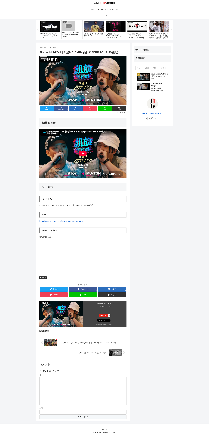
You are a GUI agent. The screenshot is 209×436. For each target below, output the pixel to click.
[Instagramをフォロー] (152, 118)
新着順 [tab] (163, 68)
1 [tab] (103, 41)
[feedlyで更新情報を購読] (158, 118)
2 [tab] (106, 41)
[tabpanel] (50, 29)
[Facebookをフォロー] (149, 118)
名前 (41, 408)
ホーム (104, 429)
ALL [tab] (154, 68)
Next (171, 30)
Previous (38, 30)
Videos (44, 277)
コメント (43, 375)
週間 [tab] (147, 68)
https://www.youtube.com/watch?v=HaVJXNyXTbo (61, 221)
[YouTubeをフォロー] (155, 118)
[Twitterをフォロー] (146, 118)
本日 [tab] (139, 68)
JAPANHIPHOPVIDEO (152, 113)
